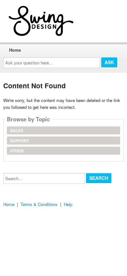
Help (68, 204)
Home (15, 50)
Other (17, 151)
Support (19, 141)
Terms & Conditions (39, 204)
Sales (16, 130)
